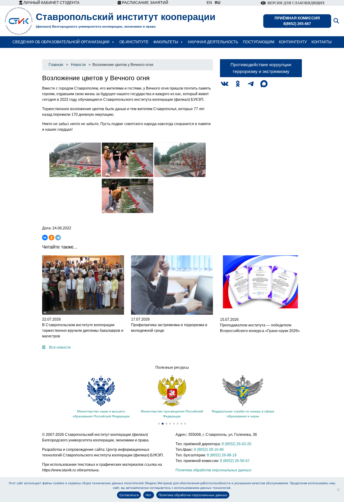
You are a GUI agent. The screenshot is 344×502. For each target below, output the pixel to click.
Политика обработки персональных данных (213, 470)
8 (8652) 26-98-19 (222, 455)
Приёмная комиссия (297, 21)
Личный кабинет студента (51, 3)
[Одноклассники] (51, 237)
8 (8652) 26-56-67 (235, 461)
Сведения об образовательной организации (61, 42)
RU (217, 3)
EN (209, 3)
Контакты (321, 42)
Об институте (134, 42)
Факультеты (165, 42)
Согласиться (129, 495)
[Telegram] (58, 237)
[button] (159, 424)
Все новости (60, 347)
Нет (149, 495)
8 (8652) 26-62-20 (236, 444)
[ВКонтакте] (45, 237)
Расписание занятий (144, 3)
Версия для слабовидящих (295, 3)
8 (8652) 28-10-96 (209, 449)
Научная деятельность (213, 42)
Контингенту (293, 42)
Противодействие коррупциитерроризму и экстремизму (261, 68)
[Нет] (338, 489)
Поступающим (258, 42)
